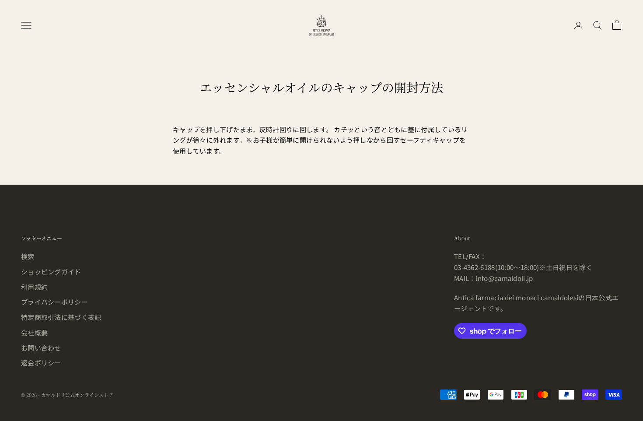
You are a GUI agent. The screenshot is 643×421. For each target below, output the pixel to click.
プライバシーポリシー (54, 301)
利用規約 (34, 286)
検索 (28, 256)
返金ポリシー (41, 362)
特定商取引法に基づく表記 (61, 317)
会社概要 (34, 332)
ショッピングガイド (51, 271)
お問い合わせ (41, 347)
